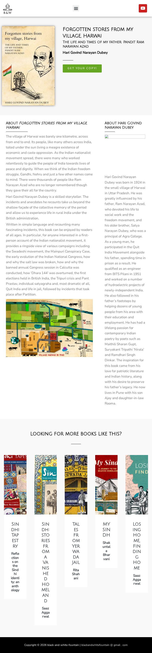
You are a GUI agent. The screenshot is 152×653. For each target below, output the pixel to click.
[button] (76, 8)
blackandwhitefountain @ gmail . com (104, 645)
